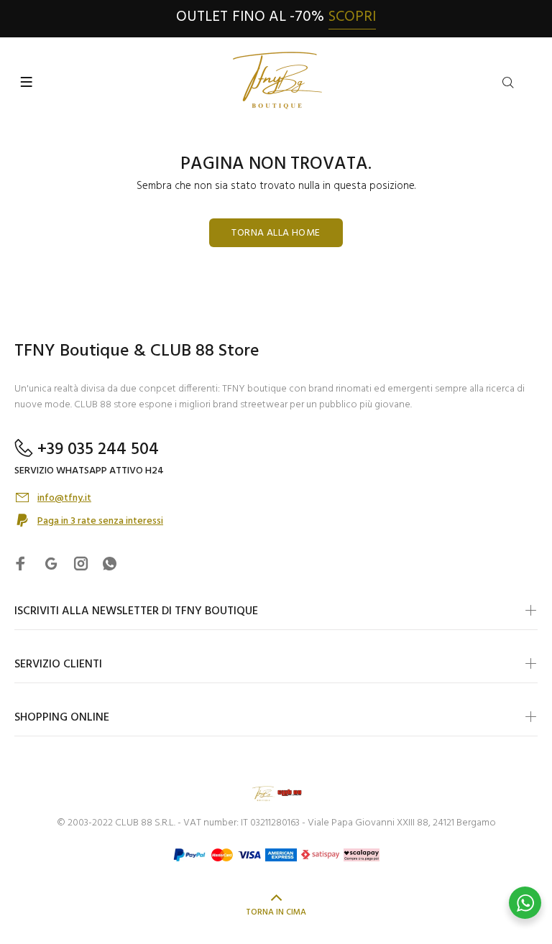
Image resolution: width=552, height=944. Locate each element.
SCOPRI (352, 17)
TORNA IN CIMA (276, 912)
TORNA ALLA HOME (275, 233)
